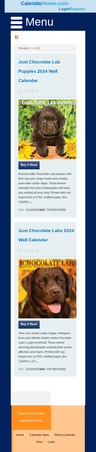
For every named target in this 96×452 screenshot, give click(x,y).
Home (20, 435)
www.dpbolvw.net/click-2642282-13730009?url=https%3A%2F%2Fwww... (29, 165)
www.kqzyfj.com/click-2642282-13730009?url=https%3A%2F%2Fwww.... (29, 325)
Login (64, 9)
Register (77, 9)
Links (51, 442)
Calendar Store (39, 435)
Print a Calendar (65, 435)
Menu (38, 22)
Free (39, 442)
